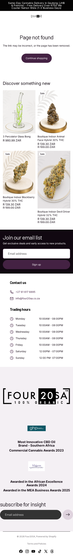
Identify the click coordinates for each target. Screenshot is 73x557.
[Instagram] (27, 551)
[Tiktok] (40, 551)
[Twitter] (46, 551)
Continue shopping (36, 58)
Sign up (36, 264)
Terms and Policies (36, 543)
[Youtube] (33, 551)
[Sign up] (68, 515)
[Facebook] (21, 551)
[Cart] (69, 16)
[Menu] (4, 16)
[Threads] (52, 551)
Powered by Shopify (46, 536)
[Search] (12, 16)
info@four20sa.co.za (28, 298)
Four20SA (30, 536)
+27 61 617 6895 (25, 291)
